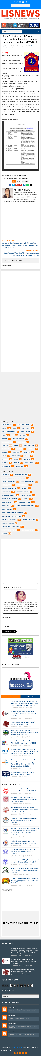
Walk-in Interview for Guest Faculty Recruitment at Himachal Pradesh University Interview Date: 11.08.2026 (24, 733)
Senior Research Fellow (9, 530)
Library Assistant (7, 502)
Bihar (14, 428)
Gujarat (22, 435)
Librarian (5, 48)
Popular (30, 697)
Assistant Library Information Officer (13, 478)
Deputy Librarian (22, 485)
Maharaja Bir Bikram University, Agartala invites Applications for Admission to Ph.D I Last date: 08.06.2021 (24, 799)
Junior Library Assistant (9, 499)
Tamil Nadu (26, 459)
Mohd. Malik (11, 1015)
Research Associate (8, 523)
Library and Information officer (11, 516)
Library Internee (7, 509)
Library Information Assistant (25, 505)
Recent (10, 697)
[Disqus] (20, 295)
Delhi (3, 435)
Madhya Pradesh (29, 445)
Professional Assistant (9, 519)
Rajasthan (5, 459)
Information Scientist (8, 495)
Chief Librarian (6, 485)
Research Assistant (29, 519)
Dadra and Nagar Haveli (9, 431)
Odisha (4, 456)
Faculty (24, 488)
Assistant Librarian (21, 474)
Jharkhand (21, 442)
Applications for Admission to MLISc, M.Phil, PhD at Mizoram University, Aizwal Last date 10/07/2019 (24, 870)
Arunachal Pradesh (24, 424)
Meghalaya (31, 449)
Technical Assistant (28, 530)
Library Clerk (6, 505)
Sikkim (16, 459)
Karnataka (5, 445)
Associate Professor (27, 481)
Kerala (16, 445)
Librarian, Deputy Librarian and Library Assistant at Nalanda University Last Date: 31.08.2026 (24, 714)
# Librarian (25, 181)
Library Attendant (24, 502)
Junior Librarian (26, 495)
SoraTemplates (14, 1044)
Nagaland (16, 452)
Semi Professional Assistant (11, 526)
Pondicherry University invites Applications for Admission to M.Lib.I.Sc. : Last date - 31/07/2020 (24, 820)
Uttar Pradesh (13, 48)
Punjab (27, 456)
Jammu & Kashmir (7, 442)
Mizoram (4, 452)
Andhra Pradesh (7, 424)
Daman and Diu (25, 431)
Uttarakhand (6, 466)
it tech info (11, 1007)
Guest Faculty (6, 492)
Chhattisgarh (26, 428)
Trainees (4, 533)
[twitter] (17, 1)
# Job (18, 181)
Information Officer (23, 492)
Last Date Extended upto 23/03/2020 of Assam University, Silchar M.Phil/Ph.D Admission (23, 851)
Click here (22, 175)
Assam (4, 428)
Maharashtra (6, 449)
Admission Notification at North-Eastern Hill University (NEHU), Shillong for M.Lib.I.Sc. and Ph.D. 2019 (25, 881)
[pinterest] (26, 1)
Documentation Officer (9, 488)
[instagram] (20, 1)
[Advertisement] (20, 221)
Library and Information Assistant (12, 512)
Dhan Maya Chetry (33, 1044)
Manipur (19, 449)
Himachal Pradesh (18, 438)
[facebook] (14, 1)
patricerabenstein (13, 1032)
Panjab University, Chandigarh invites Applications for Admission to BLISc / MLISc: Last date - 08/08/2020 (24, 810)
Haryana (4, 438)
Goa (13, 435)
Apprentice (5, 474)
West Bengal (19, 466)
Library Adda (12, 1023)
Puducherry (16, 456)
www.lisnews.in (17, 1047)
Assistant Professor (8, 481)
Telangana (5, 463)
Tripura (16, 463)
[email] (23, 1)
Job (34, 46)
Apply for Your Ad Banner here (20, 923)
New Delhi (27, 452)
